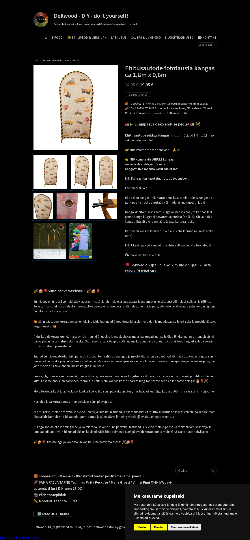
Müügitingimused (179, 37)
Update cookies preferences (19, 537)
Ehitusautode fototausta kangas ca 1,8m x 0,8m (61, 60)
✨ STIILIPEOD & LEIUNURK (87, 37)
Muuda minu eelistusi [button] (184, 527)
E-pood (57, 37)
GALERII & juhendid (146, 37)
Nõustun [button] (142, 527)
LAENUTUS (118, 37)
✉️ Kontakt (207, 37)
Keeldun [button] (159, 527)
